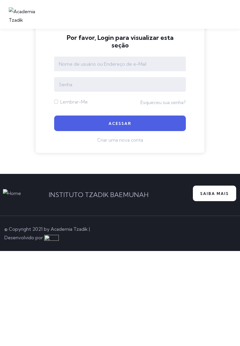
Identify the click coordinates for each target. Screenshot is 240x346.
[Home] (12, 193)
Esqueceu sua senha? (163, 102)
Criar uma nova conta (120, 140)
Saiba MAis (214, 193)
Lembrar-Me (73, 102)
